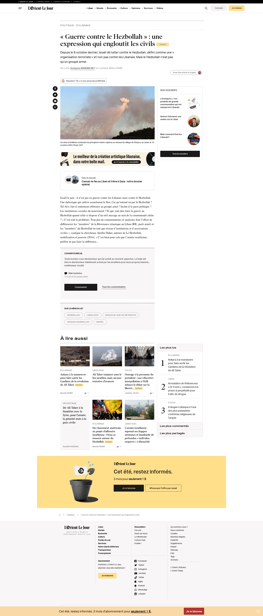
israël (100, 322)
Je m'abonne (194, 611)
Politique (67, 25)
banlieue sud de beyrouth (120, 315)
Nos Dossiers (168, 90)
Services (102, 543)
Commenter (81, 287)
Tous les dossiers (180, 154)
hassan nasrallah (78, 322)
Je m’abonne (128, 488)
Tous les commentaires (113, 286)
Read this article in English (184, 72)
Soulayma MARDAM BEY (82, 68)
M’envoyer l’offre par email (163, 488)
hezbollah (73, 315)
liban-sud (92, 315)
